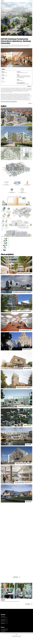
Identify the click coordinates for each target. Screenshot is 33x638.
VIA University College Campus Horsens (23, 482)
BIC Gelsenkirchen (27, 368)
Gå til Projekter (15, 577)
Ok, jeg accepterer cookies (16, 636)
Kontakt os (3, 623)
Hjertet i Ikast (28, 501)
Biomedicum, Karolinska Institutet (24, 273)
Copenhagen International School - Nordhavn (22, 292)
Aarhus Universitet (27, 425)
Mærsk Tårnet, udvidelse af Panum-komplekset (21, 311)
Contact (3, 600)
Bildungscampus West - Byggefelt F (24, 387)
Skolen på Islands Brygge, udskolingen (23, 463)
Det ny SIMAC (28, 444)
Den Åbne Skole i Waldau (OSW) (24, 406)
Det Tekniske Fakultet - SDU (25, 330)
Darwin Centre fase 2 (27, 349)
